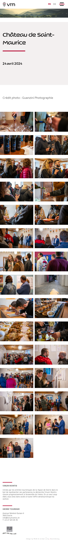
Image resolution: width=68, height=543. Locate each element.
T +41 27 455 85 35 (10, 520)
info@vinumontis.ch (11, 518)
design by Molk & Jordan (35, 539)
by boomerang (53, 539)
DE (54, 4)
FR (49, 4)
